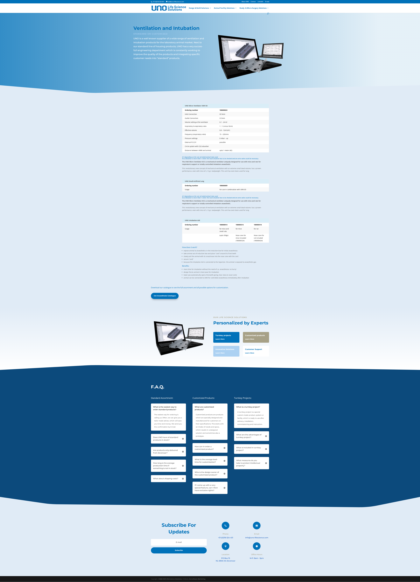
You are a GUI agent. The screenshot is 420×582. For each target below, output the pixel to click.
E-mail (267, 2)
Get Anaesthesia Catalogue (165, 296)
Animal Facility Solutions (224, 8)
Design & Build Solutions (199, 8)
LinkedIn (260, 2)
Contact (253, 2)
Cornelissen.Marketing (197, 579)
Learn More (220, 339)
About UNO (245, 2)
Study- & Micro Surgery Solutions (253, 8)
